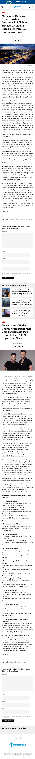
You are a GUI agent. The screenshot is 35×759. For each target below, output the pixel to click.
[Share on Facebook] (12, 40)
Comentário (5, 231)
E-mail (4, 259)
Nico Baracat (28, 219)
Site (3, 266)
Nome (4, 251)
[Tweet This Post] (15, 40)
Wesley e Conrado (22, 662)
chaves (12, 219)
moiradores (22, 219)
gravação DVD (13, 662)
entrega (16, 219)
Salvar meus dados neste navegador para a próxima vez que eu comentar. (17, 274)
